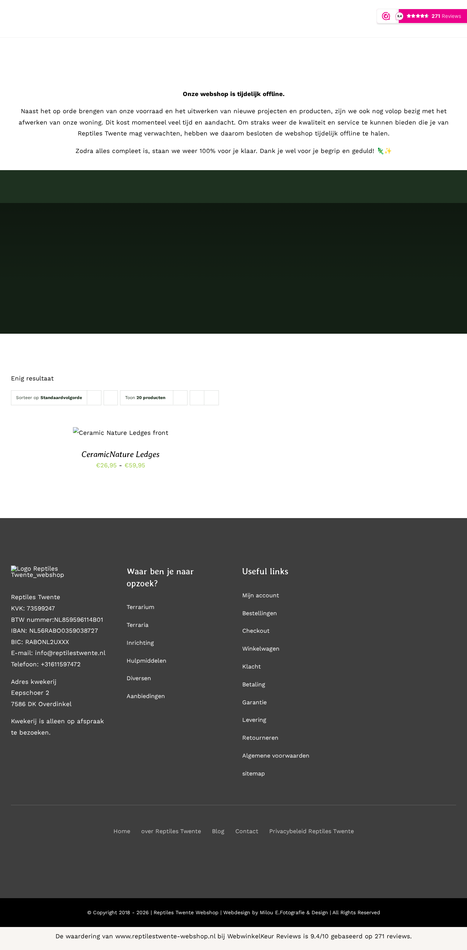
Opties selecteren (115, 430)
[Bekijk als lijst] (211, 398)
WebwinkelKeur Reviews (264, 936)
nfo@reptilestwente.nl (71, 652)
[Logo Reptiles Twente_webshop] (53, 568)
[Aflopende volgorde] (111, 397)
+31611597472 (61, 664)
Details (120, 438)
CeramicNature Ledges (120, 454)
